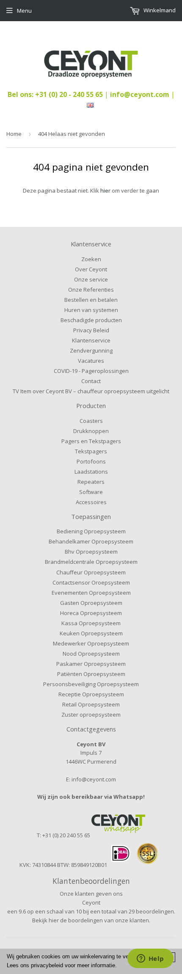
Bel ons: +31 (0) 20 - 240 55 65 (56, 94)
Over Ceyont (91, 269)
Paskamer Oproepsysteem (91, 664)
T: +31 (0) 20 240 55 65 (63, 835)
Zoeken (91, 259)
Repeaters (91, 482)
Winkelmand (159, 10)
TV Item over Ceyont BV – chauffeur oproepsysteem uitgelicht (91, 391)
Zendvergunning (91, 350)
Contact (91, 381)
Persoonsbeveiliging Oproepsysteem (91, 684)
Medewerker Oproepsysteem (91, 643)
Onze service (91, 279)
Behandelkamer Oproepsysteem (91, 541)
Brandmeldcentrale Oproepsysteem (91, 562)
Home (14, 134)
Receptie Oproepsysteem (91, 694)
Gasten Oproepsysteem (91, 603)
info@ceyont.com (139, 94)
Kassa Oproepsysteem (91, 623)
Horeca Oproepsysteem (91, 613)
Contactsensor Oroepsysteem (91, 582)
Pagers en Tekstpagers (91, 441)
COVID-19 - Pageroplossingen (91, 371)
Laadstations (91, 471)
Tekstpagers (91, 451)
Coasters (91, 421)
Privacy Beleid (91, 330)
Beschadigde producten (91, 320)
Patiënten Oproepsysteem (91, 674)
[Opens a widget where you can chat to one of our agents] (150, 959)
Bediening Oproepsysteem (91, 531)
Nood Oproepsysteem (91, 653)
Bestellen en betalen (91, 300)
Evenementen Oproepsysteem (91, 592)
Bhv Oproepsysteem (91, 551)
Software (91, 492)
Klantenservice (91, 340)
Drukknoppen (91, 431)
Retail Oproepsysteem (91, 704)
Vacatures (91, 360)
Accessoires (91, 502)
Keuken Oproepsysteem (91, 633)
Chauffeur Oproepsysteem (91, 572)
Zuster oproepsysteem (91, 714)
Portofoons (91, 461)
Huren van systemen (91, 310)
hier (105, 190)
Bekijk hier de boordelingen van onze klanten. (91, 920)
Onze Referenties (91, 289)
